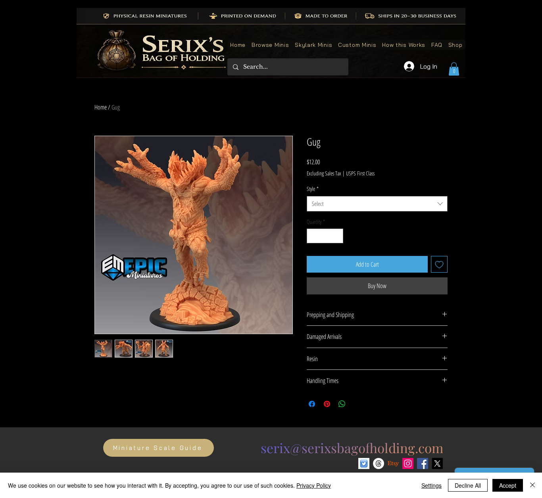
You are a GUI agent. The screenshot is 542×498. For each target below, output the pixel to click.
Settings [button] (431, 485)
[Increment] (337, 236)
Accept (507, 485)
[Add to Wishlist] (439, 264)
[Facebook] (422, 463)
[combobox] (377, 204)
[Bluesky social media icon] (363, 463)
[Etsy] (393, 463)
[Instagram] (407, 463)
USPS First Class (360, 173)
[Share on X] (357, 404)
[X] (437, 463)
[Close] (532, 485)
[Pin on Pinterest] (327, 404)
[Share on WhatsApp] (342, 404)
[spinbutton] (325, 236)
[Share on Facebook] (312, 404)
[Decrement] (313, 236)
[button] (453, 68)
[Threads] (378, 463)
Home (100, 107)
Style (313, 188)
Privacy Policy (313, 485)
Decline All (468, 485)
